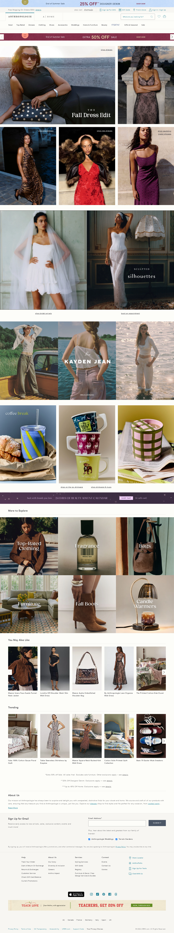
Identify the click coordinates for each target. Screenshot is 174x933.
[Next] (171, 37)
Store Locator (137, 858)
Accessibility (54, 929)
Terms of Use (26, 929)
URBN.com (66, 929)
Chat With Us (137, 874)
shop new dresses (104, 131)
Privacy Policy (121, 847)
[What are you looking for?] (152, 17)
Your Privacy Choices (95, 929)
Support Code (78, 929)
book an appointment (130, 313)
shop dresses (106, 50)
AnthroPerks (137, 863)
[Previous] (2, 37)
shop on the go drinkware (72, 487)
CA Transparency (40, 929)
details (38, 10)
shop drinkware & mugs (101, 487)
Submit (157, 823)
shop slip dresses (45, 131)
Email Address (94, 818)
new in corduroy (87, 394)
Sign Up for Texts (139, 868)
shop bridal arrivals (43, 313)
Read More (13, 808)
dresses (93, 804)
